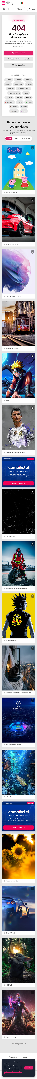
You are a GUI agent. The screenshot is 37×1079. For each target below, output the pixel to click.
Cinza (25, 107)
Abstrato (20, 9)
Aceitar (28, 1068)
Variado (18, 79)
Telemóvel (26, 138)
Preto (29, 98)
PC (17, 138)
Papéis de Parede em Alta (20, 59)
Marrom (14, 107)
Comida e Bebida (23, 88)
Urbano (7, 84)
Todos (9, 138)
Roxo (24, 111)
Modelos (11, 88)
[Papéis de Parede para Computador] (4, 9)
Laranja (14, 111)
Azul (20, 102)
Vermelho (10, 102)
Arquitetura (18, 84)
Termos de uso (13, 1057)
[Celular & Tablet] (9, 9)
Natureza (28, 79)
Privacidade (24, 1057)
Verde (30, 102)
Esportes (9, 98)
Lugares (19, 98)
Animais (29, 84)
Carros (26, 93)
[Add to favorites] (32, 148)
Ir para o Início (20, 53)
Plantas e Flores (14, 93)
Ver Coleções (20, 65)
